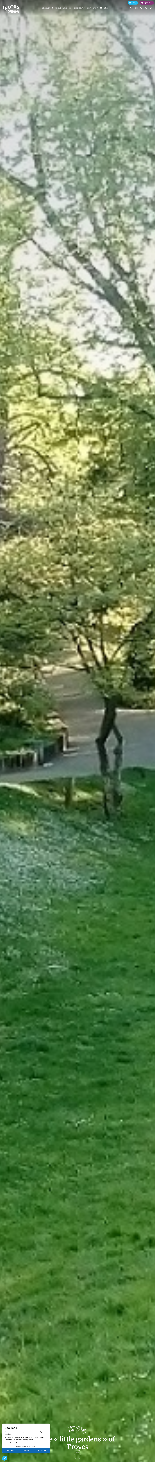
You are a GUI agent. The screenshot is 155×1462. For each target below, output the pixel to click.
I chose (26, 1450)
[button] (4, 1458)
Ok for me (42, 1450)
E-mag (134, 3)
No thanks (10, 1450)
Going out (56, 8)
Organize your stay (82, 8)
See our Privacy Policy (11, 1443)
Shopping (67, 8)
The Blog (104, 8)
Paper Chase (148, 3)
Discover (46, 8)
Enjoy (95, 8)
